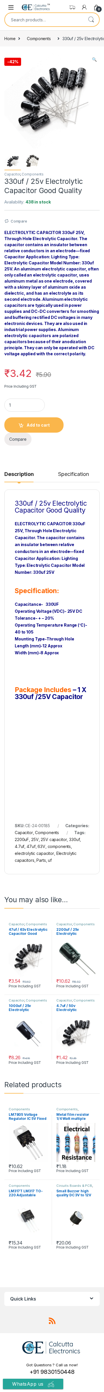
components (59, 846)
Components (39, 38)
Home (9, 38)
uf (50, 860)
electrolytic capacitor (34, 853)
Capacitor (12, 174)
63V (41, 846)
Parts (41, 860)
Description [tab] (19, 474)
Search (91, 19)
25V (35, 839)
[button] (94, 59)
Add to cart (38, 425)
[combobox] (44, 19)
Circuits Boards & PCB (74, 1186)
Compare (19, 221)
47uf (31, 846)
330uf (74, 839)
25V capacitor (54, 839)
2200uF (22, 839)
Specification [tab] (73, 474)
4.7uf (19, 846)
